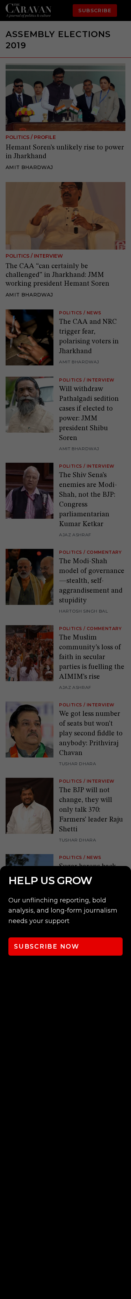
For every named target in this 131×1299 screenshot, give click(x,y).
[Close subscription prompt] (124, 880)
